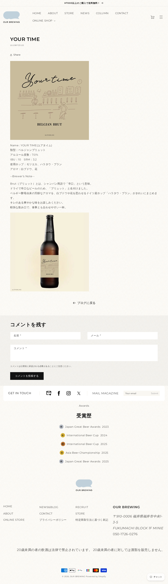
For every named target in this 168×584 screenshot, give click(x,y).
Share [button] (17, 54)
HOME (7, 506)
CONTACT (45, 513)
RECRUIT (81, 507)
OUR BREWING (77, 576)
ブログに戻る (86, 303)
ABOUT (8, 513)
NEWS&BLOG (48, 507)
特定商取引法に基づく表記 (91, 519)
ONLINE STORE (14, 519)
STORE (80, 513)
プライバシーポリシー (53, 519)
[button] (161, 17)
